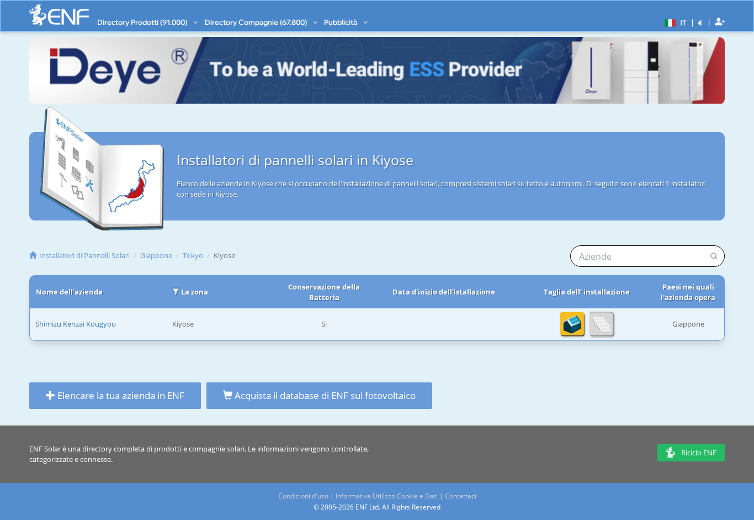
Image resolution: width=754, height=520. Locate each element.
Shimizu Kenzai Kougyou (75, 324)
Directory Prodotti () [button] (143, 22)
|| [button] (701, 22)
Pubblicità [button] (341, 22)
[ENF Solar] (59, 14)
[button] (674, 22)
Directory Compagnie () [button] (257, 22)
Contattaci (460, 496)
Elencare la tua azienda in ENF (119, 395)
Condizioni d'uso (303, 496)
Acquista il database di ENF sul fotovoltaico (324, 395)
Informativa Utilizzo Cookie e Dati (387, 496)
